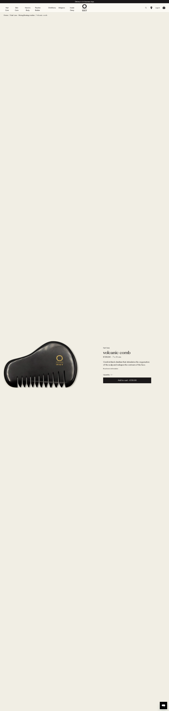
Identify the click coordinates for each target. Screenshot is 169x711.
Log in (158, 8)
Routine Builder (37, 9)
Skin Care (17, 9)
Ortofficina (52, 8)
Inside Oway (72, 9)
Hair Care (7, 9)
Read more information (110, 368)
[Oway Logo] (84, 8)
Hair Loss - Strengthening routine (22, 15)
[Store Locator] (151, 7)
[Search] (146, 7)
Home (6, 15)
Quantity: (106, 375)
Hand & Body (27, 9)
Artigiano (62, 8)
